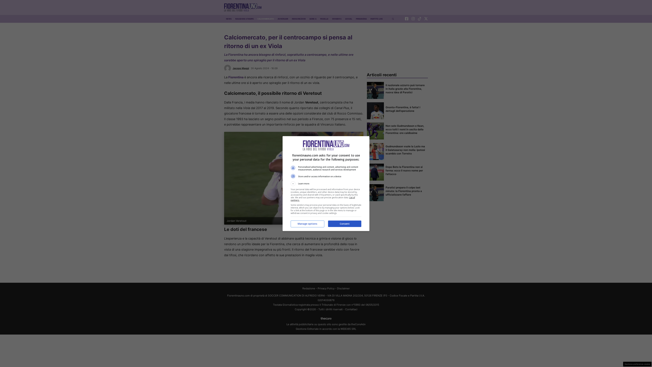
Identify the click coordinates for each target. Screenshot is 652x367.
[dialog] (326, 183)
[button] (326, 183)
